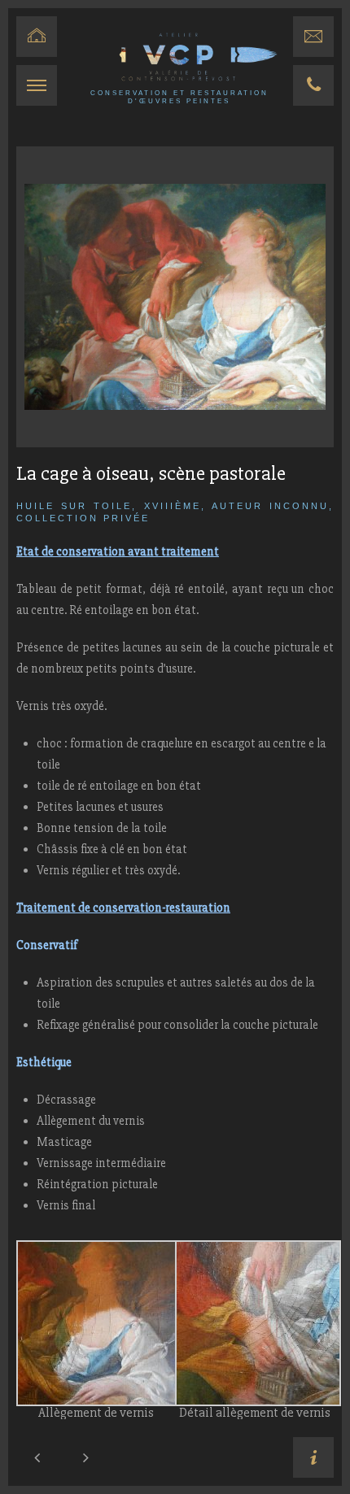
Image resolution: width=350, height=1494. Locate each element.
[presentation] (36, 1457)
